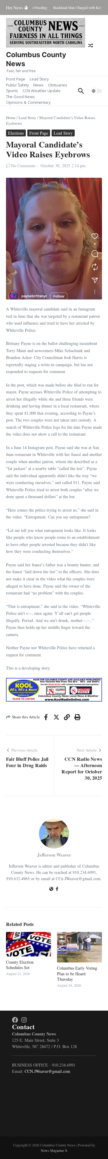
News (38, 85)
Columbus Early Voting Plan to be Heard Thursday (77, 973)
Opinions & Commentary (28, 102)
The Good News (20, 96)
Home (11, 117)
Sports (12, 90)
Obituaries (57, 85)
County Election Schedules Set (20, 964)
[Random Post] (90, 45)
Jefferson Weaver (54, 854)
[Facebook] (57, 889)
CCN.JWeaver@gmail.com (47, 1071)
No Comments (23, 165)
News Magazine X (54, 1150)
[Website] (51, 889)
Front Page (15, 79)
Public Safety (17, 85)
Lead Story (39, 79)
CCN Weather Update (41, 90)
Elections (16, 133)
